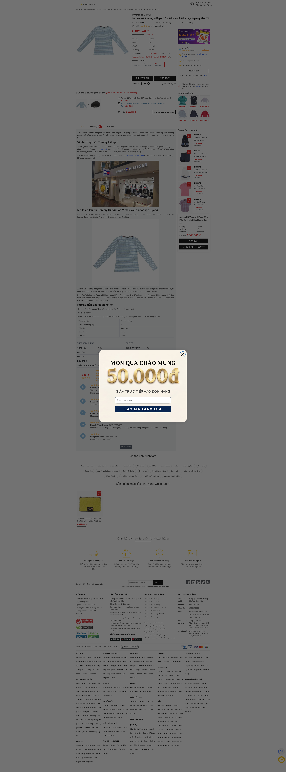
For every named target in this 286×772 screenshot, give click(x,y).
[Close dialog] (182, 354)
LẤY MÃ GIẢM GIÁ (143, 409)
